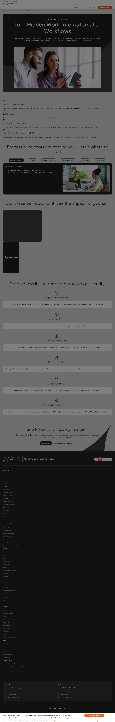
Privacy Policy (50, 720)
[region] (57, 717)
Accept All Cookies (94, 715)
